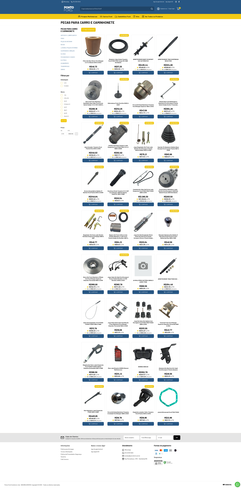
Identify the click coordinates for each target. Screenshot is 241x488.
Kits (137, 16)
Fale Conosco (65, 459)
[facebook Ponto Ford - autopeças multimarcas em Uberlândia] (179, 1)
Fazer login (172, 8)
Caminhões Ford (124, 16)
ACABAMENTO (65, 63)
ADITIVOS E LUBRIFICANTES (69, 35)
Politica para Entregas (67, 449)
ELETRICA (63, 60)
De (61, 130)
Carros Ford (107, 16)
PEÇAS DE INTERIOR (66, 41)
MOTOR (63, 44)
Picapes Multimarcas (89, 16)
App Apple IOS (169, 1)
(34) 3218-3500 (77, 1)
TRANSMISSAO (65, 66)
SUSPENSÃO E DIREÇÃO (68, 51)
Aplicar (76, 133)
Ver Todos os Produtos (154, 16)
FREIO (62, 38)
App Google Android (158, 1)
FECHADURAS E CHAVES (68, 57)
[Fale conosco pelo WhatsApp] (237, 484)
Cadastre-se (163, 8)
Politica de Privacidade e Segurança (71, 454)
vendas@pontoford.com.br (132, 456)
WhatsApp (66, 1)
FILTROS (63, 54)
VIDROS (63, 69)
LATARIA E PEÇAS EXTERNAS (69, 48)
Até (69, 130)
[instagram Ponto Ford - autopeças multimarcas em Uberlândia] (176, 1)
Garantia (63, 457)
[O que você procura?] (152, 8)
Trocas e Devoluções (66, 451)
